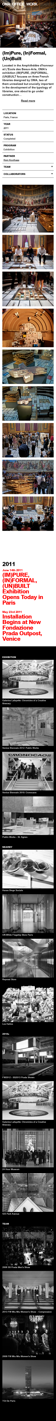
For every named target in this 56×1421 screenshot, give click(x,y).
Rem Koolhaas (11, 160)
